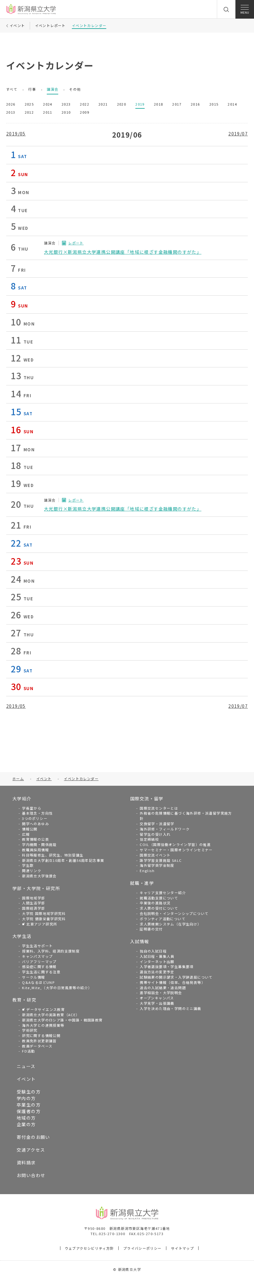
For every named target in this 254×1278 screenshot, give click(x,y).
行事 (32, 89)
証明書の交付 (151, 928)
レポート (76, 243)
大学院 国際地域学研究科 (44, 913)
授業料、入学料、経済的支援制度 (51, 950)
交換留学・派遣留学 (157, 823)
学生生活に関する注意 (41, 971)
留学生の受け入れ (155, 834)
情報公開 (29, 828)
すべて (11, 89)
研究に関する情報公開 (41, 1035)
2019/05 (16, 133)
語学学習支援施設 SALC (161, 860)
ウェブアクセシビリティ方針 (89, 1248)
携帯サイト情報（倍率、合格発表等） (172, 982)
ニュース (26, 1066)
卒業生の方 (29, 1105)
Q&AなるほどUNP (38, 982)
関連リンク (31, 870)
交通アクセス (31, 1150)
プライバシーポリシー (142, 1248)
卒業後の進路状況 (155, 902)
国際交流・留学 (147, 798)
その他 (75, 89)
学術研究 (29, 1030)
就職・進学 (142, 883)
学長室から (31, 808)
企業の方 (26, 1124)
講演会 (52, 89)
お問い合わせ (31, 1175)
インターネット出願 (157, 961)
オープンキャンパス (157, 997)
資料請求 (26, 1162)
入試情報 (139, 941)
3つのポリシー (34, 818)
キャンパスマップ (37, 956)
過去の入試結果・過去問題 (163, 987)
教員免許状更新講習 (39, 1040)
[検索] (226, 9)
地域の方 (26, 1118)
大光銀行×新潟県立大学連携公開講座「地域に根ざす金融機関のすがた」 (122, 252)
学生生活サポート (37, 945)
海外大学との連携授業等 (43, 1025)
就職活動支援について (159, 897)
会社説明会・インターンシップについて (174, 913)
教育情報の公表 (35, 839)
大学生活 (22, 936)
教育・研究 (24, 1000)
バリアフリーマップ (39, 961)
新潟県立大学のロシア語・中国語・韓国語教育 (62, 1019)
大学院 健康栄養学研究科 (44, 918)
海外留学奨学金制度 (157, 865)
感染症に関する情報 (39, 966)
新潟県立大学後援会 (39, 875)
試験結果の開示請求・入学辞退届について (176, 977)
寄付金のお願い (33, 1137)
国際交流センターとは (159, 808)
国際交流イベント (155, 855)
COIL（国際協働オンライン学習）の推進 (175, 844)
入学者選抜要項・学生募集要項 (167, 966)
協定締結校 (149, 839)
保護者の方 (29, 1111)
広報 (26, 834)
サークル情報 (33, 977)
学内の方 (26, 1098)
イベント (26, 1079)
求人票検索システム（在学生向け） (170, 923)
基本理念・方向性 (37, 813)
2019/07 (238, 133)
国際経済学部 (33, 908)
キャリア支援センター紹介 (163, 892)
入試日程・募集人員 (157, 956)
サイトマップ (182, 1248)
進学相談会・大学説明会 (161, 992)
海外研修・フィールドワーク (165, 828)
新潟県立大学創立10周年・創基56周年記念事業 (63, 860)
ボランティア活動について (163, 918)
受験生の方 (29, 1092)
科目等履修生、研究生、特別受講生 (52, 855)
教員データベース (37, 1046)
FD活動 (28, 1050)
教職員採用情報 (35, 849)
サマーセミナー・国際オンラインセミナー (176, 849)
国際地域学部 (33, 897)
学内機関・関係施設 (39, 844)
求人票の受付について (159, 908)
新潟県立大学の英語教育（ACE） (50, 1014)
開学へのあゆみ (35, 823)
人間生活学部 (33, 902)
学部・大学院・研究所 (36, 888)
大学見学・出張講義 (157, 1003)
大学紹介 (22, 798)
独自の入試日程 (153, 950)
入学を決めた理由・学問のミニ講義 (170, 1008)
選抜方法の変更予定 (157, 971)
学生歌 (27, 865)
